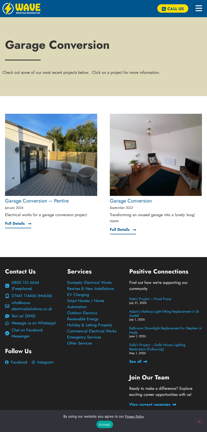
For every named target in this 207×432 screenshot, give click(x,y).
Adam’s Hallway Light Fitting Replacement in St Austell (164, 313)
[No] (199, 421)
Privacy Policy (134, 416)
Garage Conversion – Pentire (37, 200)
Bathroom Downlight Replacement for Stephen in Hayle (165, 330)
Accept (105, 424)
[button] (198, 9)
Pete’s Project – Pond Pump (150, 298)
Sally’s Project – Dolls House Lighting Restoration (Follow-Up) (157, 347)
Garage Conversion (131, 200)
